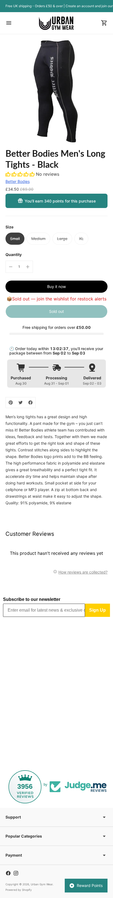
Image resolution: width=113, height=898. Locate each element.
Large (62, 238)
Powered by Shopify (18, 889)
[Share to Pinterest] (11, 402)
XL (81, 238)
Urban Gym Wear (42, 884)
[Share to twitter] (21, 402)
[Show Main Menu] (9, 23)
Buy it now (56, 286)
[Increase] (28, 267)
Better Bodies (17, 181)
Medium (38, 238)
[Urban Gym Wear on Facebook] (8, 873)
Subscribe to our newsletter (31, 599)
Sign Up (97, 610)
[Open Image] (56, 91)
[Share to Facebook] (30, 402)
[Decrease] (11, 267)
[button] (20, 174)
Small (15, 238)
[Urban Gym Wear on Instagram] (16, 873)
